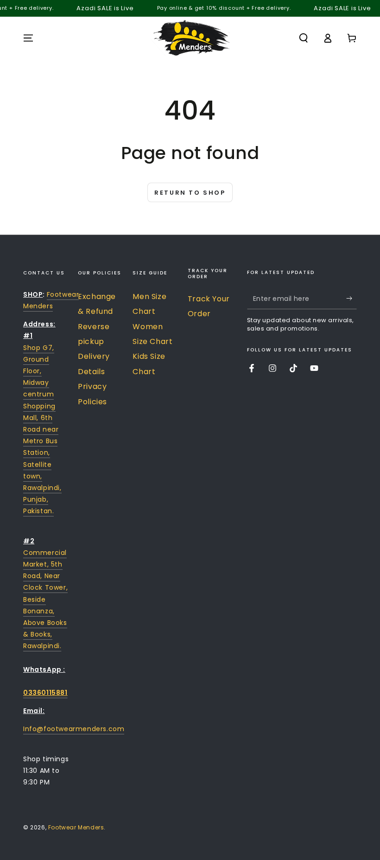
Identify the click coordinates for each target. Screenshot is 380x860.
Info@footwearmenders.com (73, 728)
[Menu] (28, 38)
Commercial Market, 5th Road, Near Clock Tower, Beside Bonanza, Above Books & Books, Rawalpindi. (45, 599)
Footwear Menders (76, 827)
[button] (303, 38)
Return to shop (189, 192)
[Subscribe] (351, 298)
